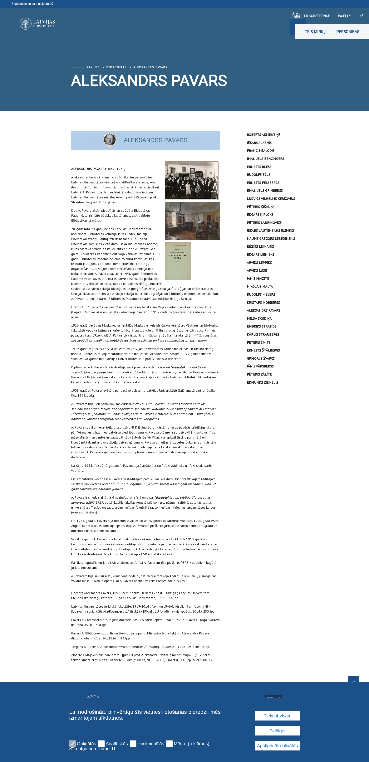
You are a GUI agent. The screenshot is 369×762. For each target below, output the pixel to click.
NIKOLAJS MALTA (260, 286)
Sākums (93, 67)
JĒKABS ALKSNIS (259, 142)
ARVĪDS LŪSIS (257, 270)
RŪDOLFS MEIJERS (261, 294)
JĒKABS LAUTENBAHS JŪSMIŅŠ (270, 230)
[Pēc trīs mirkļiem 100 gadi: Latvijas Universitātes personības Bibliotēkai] (31, 24)
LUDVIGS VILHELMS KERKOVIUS (271, 198)
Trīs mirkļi (316, 31)
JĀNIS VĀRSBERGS (260, 366)
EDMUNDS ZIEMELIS (262, 382)
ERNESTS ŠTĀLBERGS (263, 350)
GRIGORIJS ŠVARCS (261, 358)
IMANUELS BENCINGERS (265, 158)
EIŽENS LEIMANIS (260, 246)
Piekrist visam (277, 715)
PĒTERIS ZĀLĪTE (259, 374)
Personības (347, 31)
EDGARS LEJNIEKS (260, 254)
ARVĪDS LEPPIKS (259, 262)
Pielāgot (277, 730)
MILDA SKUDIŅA (259, 318)
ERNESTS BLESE (259, 166)
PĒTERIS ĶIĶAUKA (260, 206)
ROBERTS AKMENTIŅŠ (264, 134)
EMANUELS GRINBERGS (265, 190)
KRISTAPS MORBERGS (263, 302)
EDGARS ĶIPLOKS (260, 214)
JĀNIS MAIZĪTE (258, 278)
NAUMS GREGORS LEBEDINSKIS (271, 238)
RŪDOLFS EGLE (258, 174)
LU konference (317, 16)
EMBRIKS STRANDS (261, 326)
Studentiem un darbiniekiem (30, 4)
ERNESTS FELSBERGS (263, 182)
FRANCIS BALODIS (260, 150)
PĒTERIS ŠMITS (258, 342)
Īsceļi (343, 16)
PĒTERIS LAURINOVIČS (264, 222)
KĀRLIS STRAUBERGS (263, 334)
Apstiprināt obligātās (277, 745)
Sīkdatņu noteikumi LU (92, 748)
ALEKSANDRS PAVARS (151, 67)
